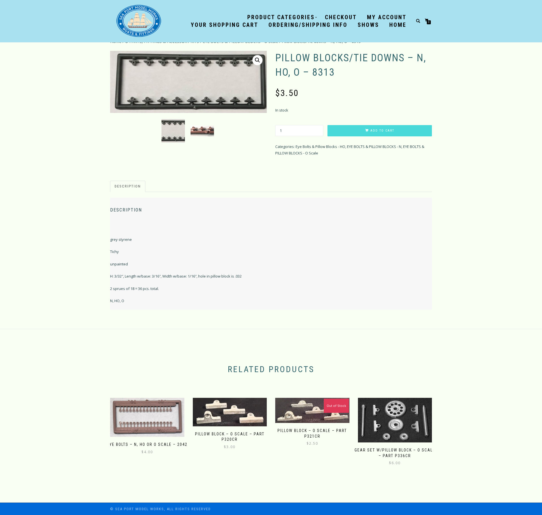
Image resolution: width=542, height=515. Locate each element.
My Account (386, 17)
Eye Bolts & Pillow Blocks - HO (320, 146)
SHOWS (368, 24)
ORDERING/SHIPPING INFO (308, 24)
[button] (257, 60)
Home (397, 24)
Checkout (341, 17)
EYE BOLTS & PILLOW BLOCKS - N (374, 146)
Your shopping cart (224, 24)
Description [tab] (128, 186)
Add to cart (382, 130)
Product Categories (281, 17)
